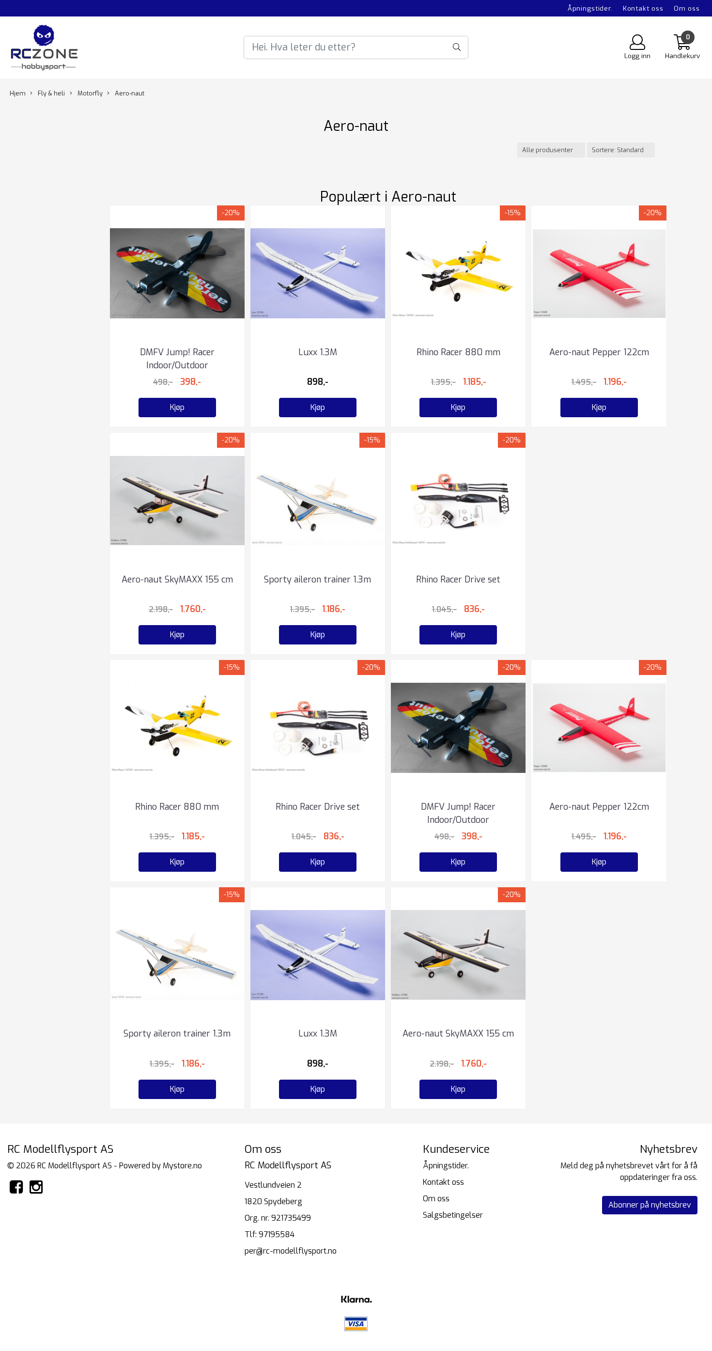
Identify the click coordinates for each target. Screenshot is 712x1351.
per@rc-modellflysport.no (291, 1251)
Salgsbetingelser (453, 1215)
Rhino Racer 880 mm (458, 352)
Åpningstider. (590, 8)
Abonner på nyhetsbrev (649, 1205)
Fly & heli (50, 93)
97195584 (276, 1234)
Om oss (687, 8)
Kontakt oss (643, 8)
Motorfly (89, 93)
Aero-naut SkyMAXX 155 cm (177, 579)
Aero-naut (128, 93)
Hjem (18, 93)
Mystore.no (182, 1166)
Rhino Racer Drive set (458, 579)
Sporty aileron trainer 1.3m (317, 579)
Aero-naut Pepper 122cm (599, 352)
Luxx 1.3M (317, 352)
